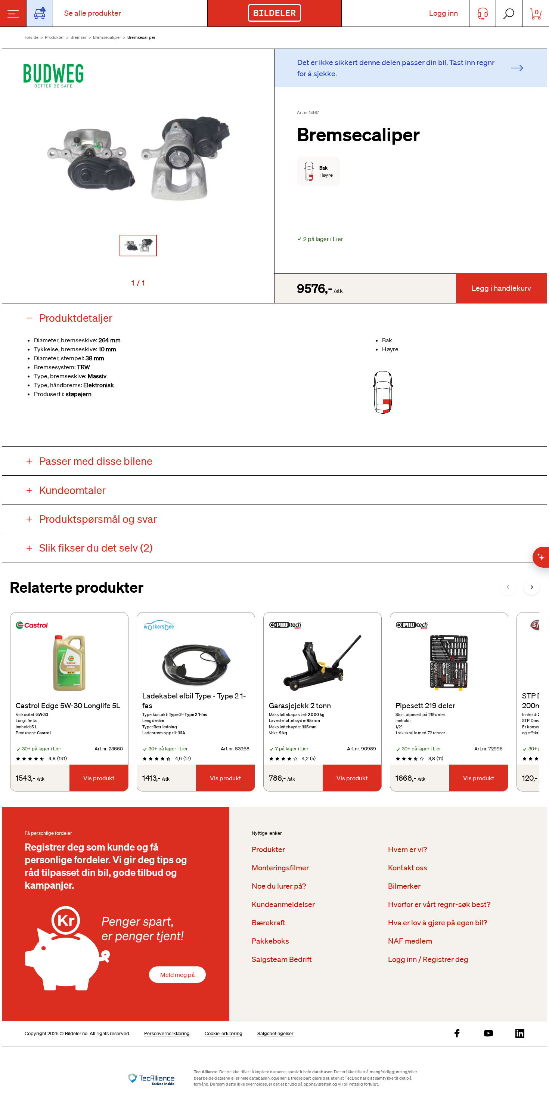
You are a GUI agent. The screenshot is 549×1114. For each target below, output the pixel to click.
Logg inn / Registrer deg (428, 959)
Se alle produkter (92, 13)
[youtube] (488, 1034)
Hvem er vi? (407, 849)
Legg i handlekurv (501, 288)
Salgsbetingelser (275, 1033)
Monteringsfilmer (280, 867)
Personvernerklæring (167, 1033)
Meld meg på (177, 974)
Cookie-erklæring (223, 1033)
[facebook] (457, 1034)
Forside (31, 37)
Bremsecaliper (107, 37)
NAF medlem (410, 940)
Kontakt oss (407, 867)
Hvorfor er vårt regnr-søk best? (439, 904)
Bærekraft (268, 922)
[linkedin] (519, 1034)
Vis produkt (98, 778)
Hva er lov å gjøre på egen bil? (437, 922)
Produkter (54, 37)
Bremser (79, 37)
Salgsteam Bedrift (282, 959)
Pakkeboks (270, 940)
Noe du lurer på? (279, 886)
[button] (138, 158)
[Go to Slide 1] (138, 245)
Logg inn (443, 13)
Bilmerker (404, 886)
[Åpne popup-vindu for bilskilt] (40, 13)
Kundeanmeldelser (283, 904)
